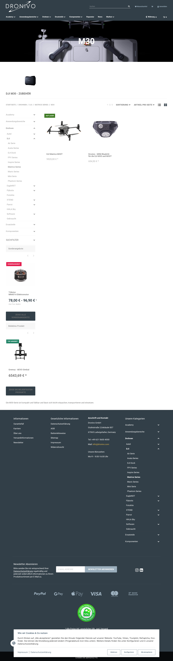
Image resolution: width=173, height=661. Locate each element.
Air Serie (11, 143)
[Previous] (28, 256)
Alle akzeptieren (146, 652)
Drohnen (10, 128)
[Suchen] (129, 6)
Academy (10, 115)
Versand (104, 629)
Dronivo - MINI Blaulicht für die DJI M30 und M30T (100, 155)
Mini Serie (12, 176)
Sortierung (122, 105)
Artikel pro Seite (143, 105)
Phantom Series (15, 181)
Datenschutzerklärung (41, 652)
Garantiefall (19, 424)
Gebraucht (11, 219)
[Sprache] (164, 17)
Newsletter (18, 442)
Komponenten (12, 231)
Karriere (17, 428)
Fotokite (10, 195)
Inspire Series (14, 162)
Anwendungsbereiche (15, 121)
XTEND (10, 200)
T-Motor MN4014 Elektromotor (19, 293)
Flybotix (10, 190)
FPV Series (13, 157)
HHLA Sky (11, 209)
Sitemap (54, 438)
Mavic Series (13, 172)
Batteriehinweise (58, 433)
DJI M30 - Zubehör (18, 93)
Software (11, 214)
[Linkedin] (141, 570)
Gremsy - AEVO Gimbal (19, 370)
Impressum (23, 652)
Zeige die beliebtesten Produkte (20, 391)
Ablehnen (113, 652)
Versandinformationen (23, 438)
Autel (9, 134)
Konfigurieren (129, 652)
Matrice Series (14, 167)
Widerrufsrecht (57, 447)
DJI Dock (12, 153)
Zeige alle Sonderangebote (21, 316)
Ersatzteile (10, 224)
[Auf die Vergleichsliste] (76, 115)
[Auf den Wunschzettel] (80, 115)
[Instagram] (137, 570)
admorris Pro (92, 658)
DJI (8, 138)
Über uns (17, 433)
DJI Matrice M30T (54, 154)
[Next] (33, 256)
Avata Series (13, 148)
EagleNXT (11, 186)
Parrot (9, 204)
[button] (159, 104)
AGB (53, 428)
